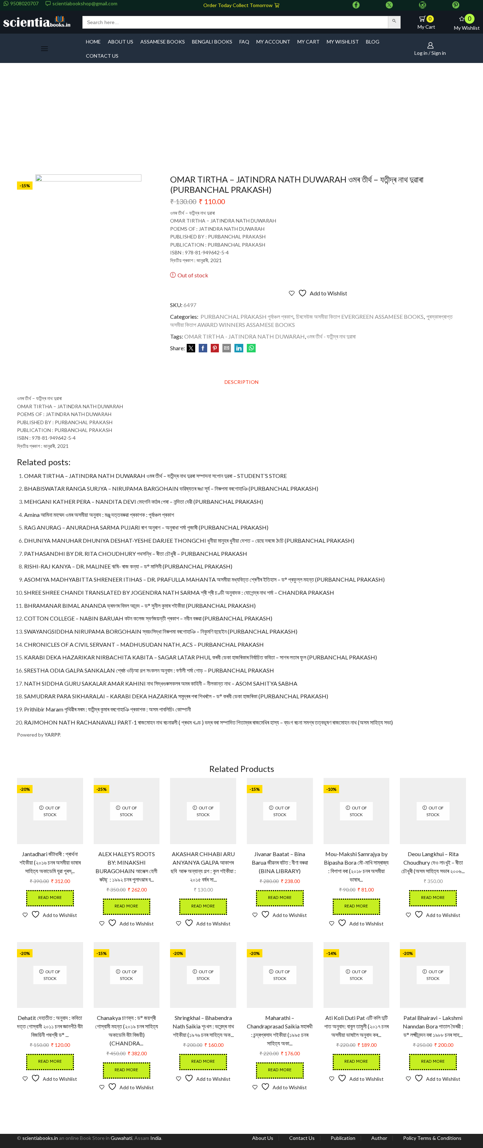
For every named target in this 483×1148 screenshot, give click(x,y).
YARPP (52, 735)
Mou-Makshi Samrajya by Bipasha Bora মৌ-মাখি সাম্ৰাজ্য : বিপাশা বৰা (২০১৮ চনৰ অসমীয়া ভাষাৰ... (356, 866)
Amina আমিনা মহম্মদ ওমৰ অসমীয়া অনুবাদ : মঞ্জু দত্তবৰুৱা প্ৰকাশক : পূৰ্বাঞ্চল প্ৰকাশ (99, 514)
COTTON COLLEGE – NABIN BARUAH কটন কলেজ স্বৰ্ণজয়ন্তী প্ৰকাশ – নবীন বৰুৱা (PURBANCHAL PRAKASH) (148, 618)
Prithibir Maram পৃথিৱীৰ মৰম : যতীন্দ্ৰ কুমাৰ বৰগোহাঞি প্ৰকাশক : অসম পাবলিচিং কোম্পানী (107, 709)
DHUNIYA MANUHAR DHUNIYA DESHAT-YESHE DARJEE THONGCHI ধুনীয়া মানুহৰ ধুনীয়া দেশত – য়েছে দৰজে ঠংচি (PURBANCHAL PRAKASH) (189, 540)
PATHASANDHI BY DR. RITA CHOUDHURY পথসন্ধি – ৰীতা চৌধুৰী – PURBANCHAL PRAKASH (135, 553)
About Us (262, 1138)
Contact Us (302, 1138)
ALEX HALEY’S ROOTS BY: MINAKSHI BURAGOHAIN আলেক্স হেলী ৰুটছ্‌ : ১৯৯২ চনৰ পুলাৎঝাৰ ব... (126, 866)
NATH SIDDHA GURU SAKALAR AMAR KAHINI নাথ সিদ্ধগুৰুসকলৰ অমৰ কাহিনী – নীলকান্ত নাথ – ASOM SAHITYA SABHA (160, 683)
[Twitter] (389, 5)
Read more (50, 898)
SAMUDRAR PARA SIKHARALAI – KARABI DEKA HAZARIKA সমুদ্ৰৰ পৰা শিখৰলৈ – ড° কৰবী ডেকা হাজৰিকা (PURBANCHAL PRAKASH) (176, 696)
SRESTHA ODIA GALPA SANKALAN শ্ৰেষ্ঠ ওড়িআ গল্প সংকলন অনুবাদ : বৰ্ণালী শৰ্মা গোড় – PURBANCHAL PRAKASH (149, 670)
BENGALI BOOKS (212, 42)
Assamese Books (162, 42)
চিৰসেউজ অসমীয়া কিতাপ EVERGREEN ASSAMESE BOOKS (360, 316)
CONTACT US (102, 56)
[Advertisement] (241, 121)
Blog (372, 42)
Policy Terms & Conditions (432, 1138)
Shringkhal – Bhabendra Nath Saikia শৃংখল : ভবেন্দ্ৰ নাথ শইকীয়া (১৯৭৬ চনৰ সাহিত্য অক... (203, 1026)
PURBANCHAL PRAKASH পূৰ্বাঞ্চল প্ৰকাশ (246, 316)
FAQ (244, 42)
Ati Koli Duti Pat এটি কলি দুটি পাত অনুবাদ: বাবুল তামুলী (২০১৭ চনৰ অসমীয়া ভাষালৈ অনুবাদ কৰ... (356, 1026)
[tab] (241, 382)
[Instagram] (422, 5)
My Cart (308, 42)
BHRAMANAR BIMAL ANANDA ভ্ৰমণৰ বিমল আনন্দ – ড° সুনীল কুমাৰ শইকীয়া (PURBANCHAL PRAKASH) (140, 605)
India (155, 1138)
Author (379, 1138)
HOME (93, 42)
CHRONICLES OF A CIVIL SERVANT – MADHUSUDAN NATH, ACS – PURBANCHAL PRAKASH (144, 644)
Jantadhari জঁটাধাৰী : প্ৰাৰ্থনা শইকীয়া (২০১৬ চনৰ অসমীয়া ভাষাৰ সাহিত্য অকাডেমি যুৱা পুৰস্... (50, 862)
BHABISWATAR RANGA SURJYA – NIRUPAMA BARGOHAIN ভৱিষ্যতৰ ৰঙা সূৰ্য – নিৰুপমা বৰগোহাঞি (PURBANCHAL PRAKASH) (171, 488)
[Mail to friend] (227, 348)
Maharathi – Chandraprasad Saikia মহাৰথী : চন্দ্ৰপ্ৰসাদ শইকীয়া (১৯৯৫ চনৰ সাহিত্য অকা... (280, 1030)
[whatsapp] (250, 348)
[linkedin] (239, 348)
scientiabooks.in (40, 1138)
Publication (343, 1138)
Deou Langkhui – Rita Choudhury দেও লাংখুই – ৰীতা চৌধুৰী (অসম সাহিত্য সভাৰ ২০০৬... (433, 862)
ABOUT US (120, 42)
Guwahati (121, 1138)
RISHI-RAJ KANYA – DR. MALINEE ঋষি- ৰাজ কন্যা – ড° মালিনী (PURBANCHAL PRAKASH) (128, 566)
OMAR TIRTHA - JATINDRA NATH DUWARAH (244, 336)
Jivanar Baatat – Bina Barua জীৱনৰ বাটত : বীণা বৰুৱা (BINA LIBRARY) (280, 862)
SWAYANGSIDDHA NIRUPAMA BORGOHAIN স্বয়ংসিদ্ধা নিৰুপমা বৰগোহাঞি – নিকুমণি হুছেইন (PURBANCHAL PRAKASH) (160, 631)
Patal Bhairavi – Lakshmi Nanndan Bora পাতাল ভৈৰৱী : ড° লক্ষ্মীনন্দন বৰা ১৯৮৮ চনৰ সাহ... (433, 1026)
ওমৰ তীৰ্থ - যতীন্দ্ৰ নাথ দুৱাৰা (331, 336)
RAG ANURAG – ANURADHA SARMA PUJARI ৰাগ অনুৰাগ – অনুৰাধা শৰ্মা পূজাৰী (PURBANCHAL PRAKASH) (146, 527)
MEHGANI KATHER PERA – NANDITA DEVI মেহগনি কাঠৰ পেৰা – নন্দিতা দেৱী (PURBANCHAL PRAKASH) (143, 501)
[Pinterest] (455, 5)
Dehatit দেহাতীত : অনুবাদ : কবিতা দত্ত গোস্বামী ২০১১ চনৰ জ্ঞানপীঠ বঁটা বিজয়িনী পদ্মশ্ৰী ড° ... (50, 1026)
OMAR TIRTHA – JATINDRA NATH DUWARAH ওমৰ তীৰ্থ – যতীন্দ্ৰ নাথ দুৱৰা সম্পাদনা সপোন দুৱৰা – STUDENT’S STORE (155, 475)
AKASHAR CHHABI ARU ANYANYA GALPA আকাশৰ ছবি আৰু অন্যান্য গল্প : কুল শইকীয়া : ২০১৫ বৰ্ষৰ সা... (203, 866)
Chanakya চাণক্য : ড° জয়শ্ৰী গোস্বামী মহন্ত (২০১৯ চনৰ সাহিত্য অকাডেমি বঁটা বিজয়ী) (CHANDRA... (126, 1030)
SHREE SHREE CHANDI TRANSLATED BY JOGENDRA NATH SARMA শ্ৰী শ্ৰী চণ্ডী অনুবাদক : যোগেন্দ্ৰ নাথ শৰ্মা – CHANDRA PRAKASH (179, 592)
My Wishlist (343, 42)
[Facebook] (356, 5)
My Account (273, 42)
